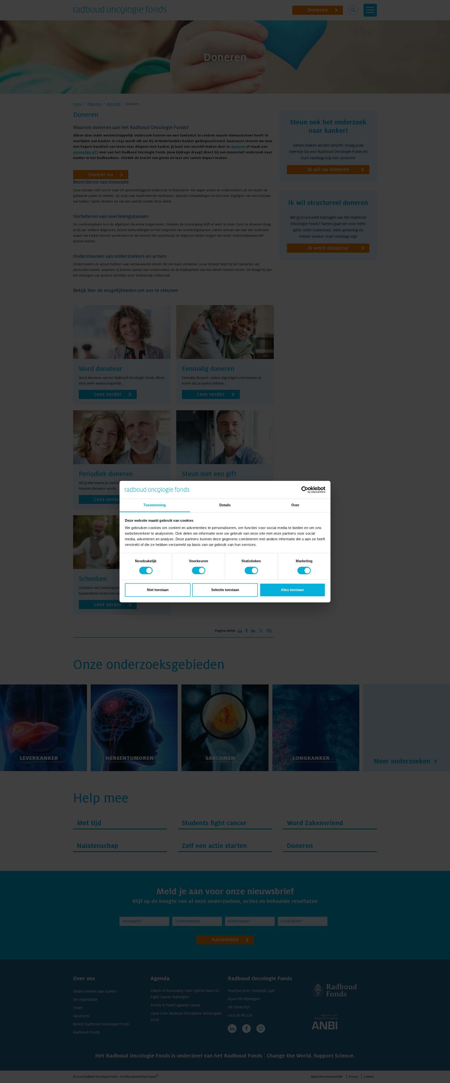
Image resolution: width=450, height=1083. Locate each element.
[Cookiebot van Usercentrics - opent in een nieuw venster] (304, 489)
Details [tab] (225, 505)
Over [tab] (295, 505)
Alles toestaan (292, 590)
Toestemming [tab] (154, 505)
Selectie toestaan (225, 590)
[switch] (198, 570)
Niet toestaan (158, 590)
